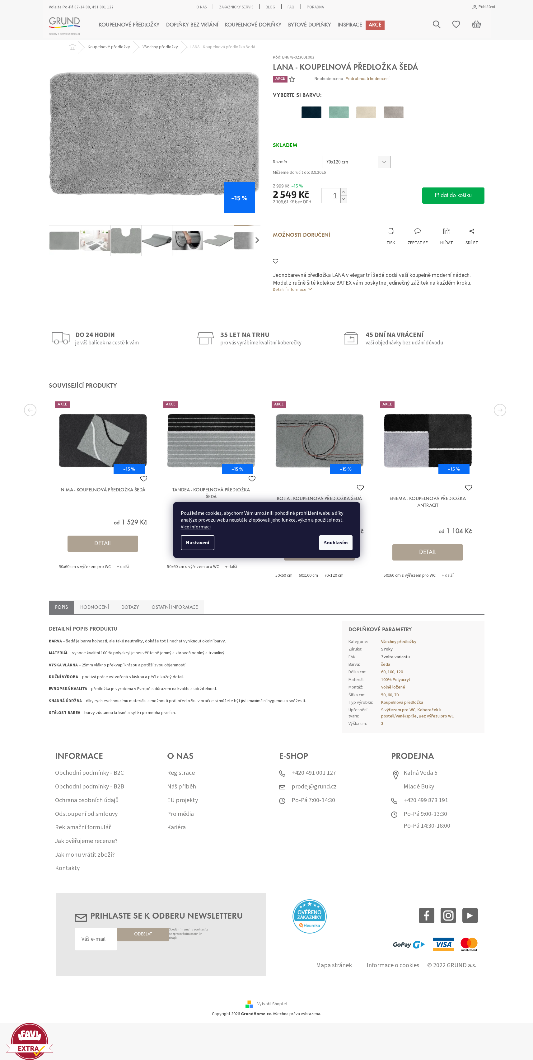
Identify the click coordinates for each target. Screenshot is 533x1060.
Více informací (196, 526)
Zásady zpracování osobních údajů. (282, 592)
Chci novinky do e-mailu (266, 578)
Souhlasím (336, 542)
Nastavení (197, 542)
